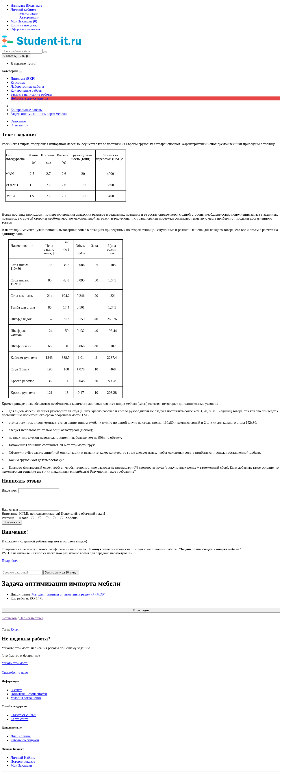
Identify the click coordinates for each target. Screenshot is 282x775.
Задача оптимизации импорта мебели (39, 114)
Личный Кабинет (24, 757)
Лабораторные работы (27, 86)
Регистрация (28, 13)
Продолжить (12, 522)
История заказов (23, 761)
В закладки (141, 610)
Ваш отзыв (10, 509)
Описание (18, 121)
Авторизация (29, 17)
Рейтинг (8, 518)
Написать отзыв (31, 618)
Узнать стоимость (15, 663)
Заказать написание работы (31, 94)
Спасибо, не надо (15, 672)
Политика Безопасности (29, 694)
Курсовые (18, 82)
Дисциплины (21, 736)
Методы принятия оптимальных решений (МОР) (68, 594)
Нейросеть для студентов (29, 98)
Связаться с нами (23, 715)
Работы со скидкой (25, 740)
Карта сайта (19, 719)
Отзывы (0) (19, 125)
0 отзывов (9, 618)
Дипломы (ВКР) (23, 78)
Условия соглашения (26, 698)
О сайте (16, 690)
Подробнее (10, 560)
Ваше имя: (9, 490)
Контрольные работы (27, 90)
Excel (15, 629)
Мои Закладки (21, 765)
